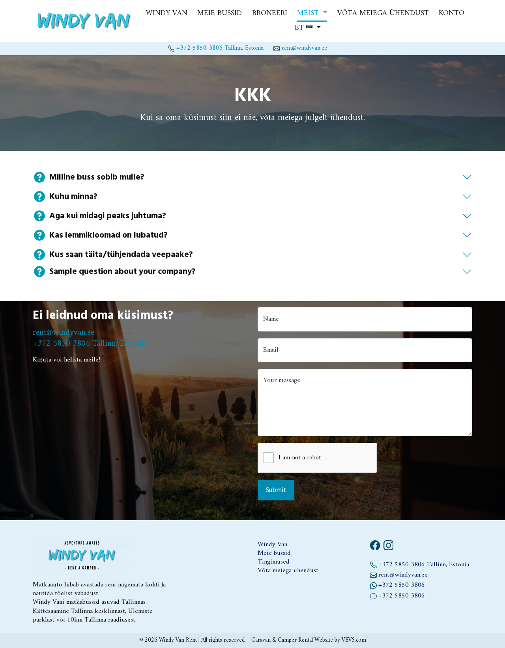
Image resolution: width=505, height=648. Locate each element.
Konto (451, 14)
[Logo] (82, 20)
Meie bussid (219, 14)
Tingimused (274, 562)
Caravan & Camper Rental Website (292, 640)
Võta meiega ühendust (383, 14)
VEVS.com (354, 640)
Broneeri (269, 14)
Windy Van (166, 14)
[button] (312, 14)
